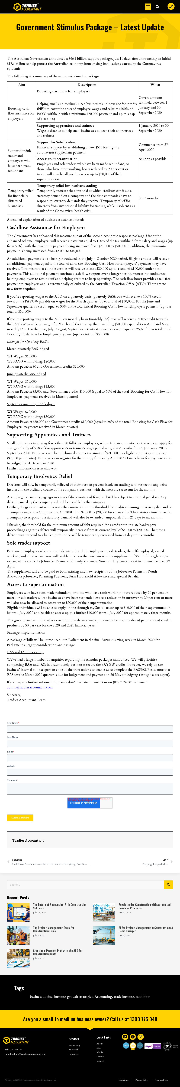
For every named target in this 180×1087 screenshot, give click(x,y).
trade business (124, 996)
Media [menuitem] (100, 1052)
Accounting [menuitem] (74, 1045)
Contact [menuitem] (100, 1060)
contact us (99, 682)
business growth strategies (73, 996)
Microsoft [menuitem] (73, 1049)
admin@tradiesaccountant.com (30, 687)
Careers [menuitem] (100, 1056)
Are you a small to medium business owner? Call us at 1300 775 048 (90, 1019)
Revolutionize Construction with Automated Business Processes (145, 906)
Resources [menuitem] (73, 1054)
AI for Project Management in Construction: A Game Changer (146, 929)
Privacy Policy (142, 1080)
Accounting (103, 996)
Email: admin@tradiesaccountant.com (25, 1054)
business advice (41, 996)
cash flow (143, 996)
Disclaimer (123, 1080)
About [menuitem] (99, 1043)
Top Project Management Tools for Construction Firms (53, 929)
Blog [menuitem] (99, 1048)
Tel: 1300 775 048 (13, 1049)
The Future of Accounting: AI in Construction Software (59, 906)
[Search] (168, 884)
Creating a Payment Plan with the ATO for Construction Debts (57, 952)
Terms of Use (161, 1080)
